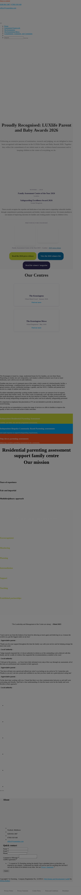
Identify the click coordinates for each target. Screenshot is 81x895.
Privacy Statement (47, 867)
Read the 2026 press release (23, 256)
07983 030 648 (16, 4)
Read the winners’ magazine (36, 265)
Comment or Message (11, 858)
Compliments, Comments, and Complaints (18, 34)
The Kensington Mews (12, 32)
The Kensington (9, 30)
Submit (6, 871)
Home (6, 26)
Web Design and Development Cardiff (57, 879)
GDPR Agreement (10, 859)
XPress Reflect (5, 881)
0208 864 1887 (5, 4)
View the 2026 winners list (51, 256)
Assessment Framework (12, 28)
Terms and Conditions (51, 891)
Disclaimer (65, 891)
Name (5, 849)
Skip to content (5, 1)
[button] (35, 171)
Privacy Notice (8, 891)
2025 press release (55, 248)
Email (5, 851)
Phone (5, 853)
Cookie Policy (36, 891)
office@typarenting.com (8, 8)
